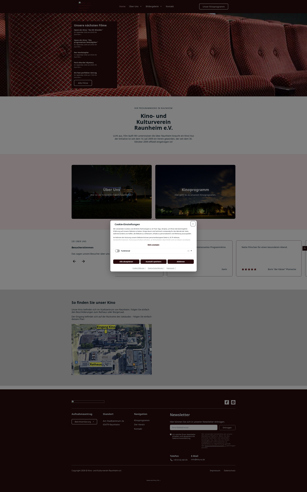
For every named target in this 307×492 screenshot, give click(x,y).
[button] (153, 250)
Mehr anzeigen (153, 245)
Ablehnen (181, 261)
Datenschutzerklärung (155, 268)
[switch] (117, 250)
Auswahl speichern (153, 261)
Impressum (170, 268)
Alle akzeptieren (126, 261)
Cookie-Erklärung (138, 268)
